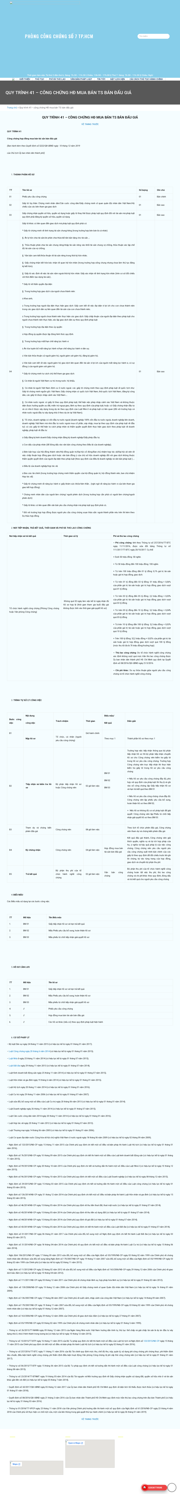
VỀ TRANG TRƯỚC (90, 124)
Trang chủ (12, 107)
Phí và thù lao (57, 79)
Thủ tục (39, 79)
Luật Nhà (13, 1058)
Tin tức (101, 79)
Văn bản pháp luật (81, 79)
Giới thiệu (24, 79)
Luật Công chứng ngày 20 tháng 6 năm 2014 (29, 1051)
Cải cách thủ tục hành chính (146, 79)
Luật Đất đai (14, 1065)
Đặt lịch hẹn (117, 79)
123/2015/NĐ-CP (151, 1341)
